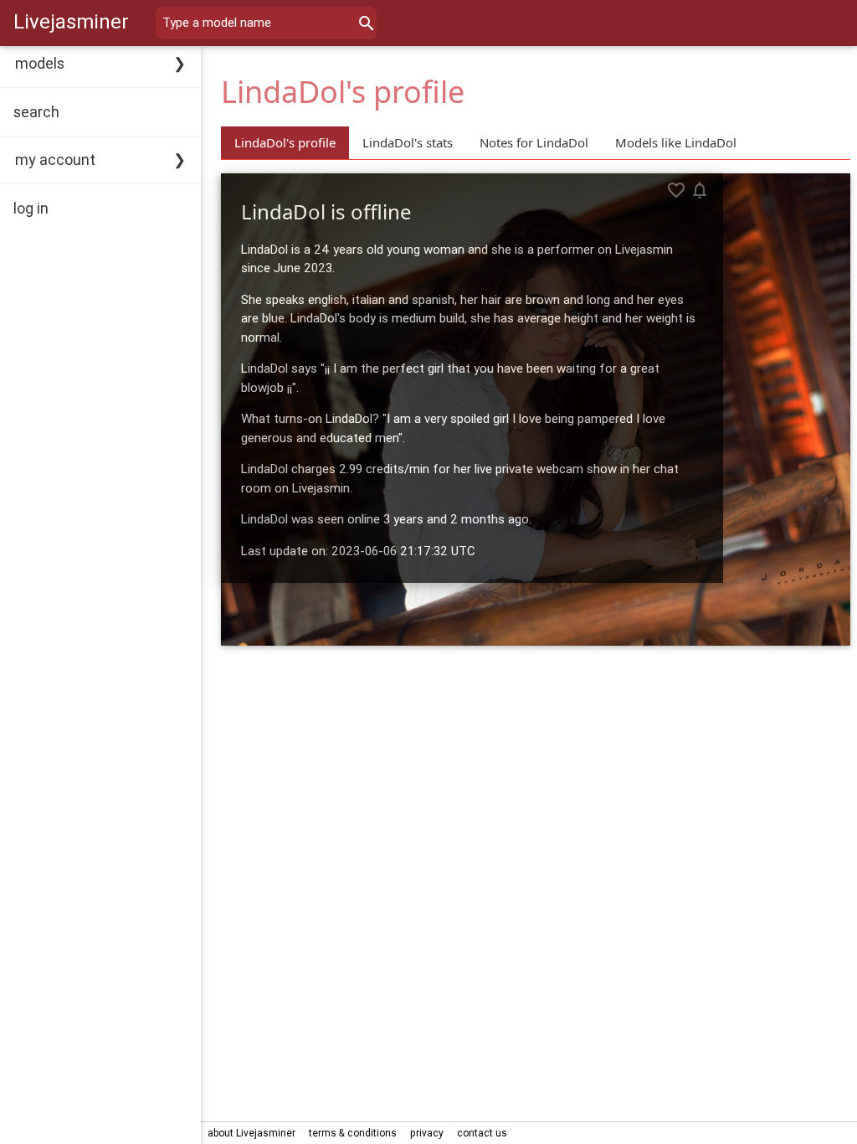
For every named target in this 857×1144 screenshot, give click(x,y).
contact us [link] (482, 1132)
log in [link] (31, 208)
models (39, 63)
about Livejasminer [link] (251, 1132)
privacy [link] (427, 1132)
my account (55, 159)
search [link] (36, 111)
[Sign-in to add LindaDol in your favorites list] (676, 190)
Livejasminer (71, 21)
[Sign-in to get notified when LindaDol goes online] (700, 190)
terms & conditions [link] (353, 1132)
